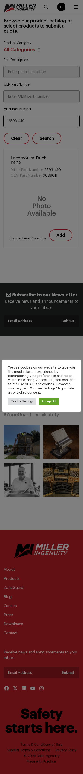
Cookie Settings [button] (22, 401)
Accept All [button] (49, 401)
